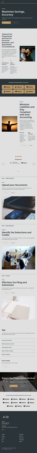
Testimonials (21, 434)
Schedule (13, 385)
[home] (3, 2)
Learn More (6, 22)
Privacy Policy (21, 439)
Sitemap (20, 441)
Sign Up (15, 22)
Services (3, 434)
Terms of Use (21, 437)
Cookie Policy (33, 448)
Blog (2, 439)
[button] (34, 2)
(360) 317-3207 (4, 427)
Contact (5, 366)
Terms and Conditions (26, 448)
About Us (3, 436)
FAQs (3, 441)
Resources (21, 436)
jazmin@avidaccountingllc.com (12, 427)
